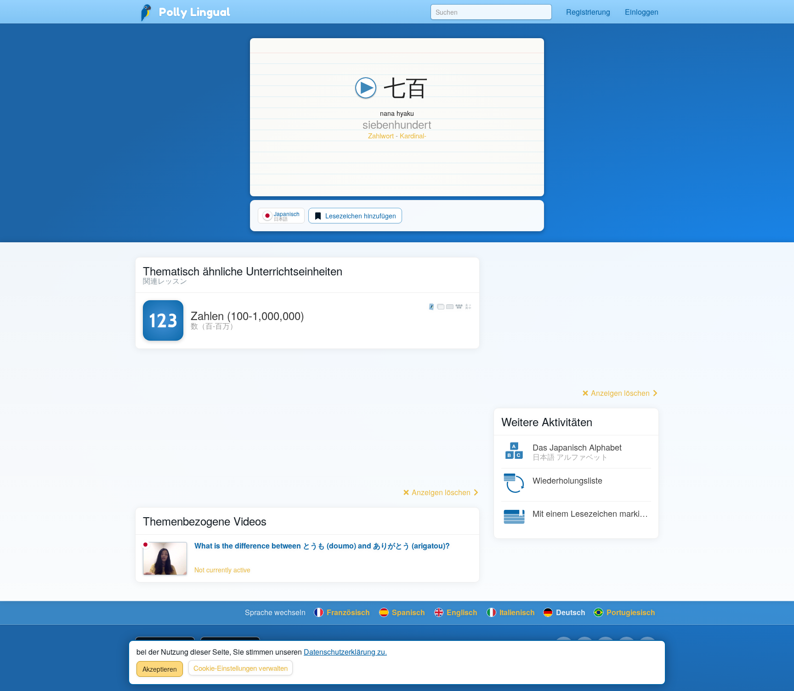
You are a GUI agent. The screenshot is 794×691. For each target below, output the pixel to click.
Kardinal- (413, 135)
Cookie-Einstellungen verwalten (240, 668)
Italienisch (516, 612)
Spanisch (407, 612)
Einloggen (641, 11)
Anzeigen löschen (441, 492)
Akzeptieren (159, 669)
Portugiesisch (630, 612)
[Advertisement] (307, 420)
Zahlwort (381, 135)
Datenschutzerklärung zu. (345, 651)
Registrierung (588, 11)
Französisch (347, 612)
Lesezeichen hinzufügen (359, 215)
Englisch (461, 612)
